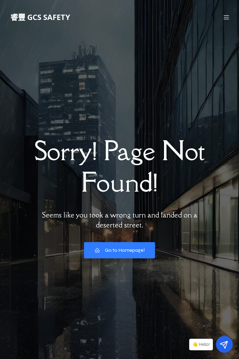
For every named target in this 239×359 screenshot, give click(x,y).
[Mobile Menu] (226, 17)
